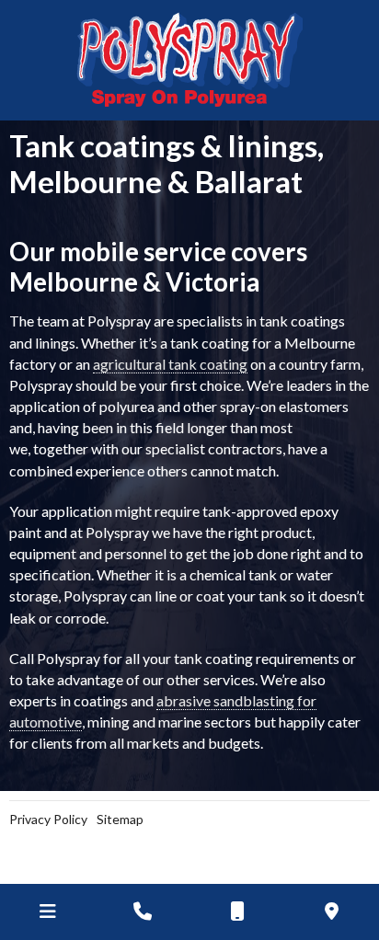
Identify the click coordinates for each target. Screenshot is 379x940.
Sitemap (120, 819)
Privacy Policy (48, 819)
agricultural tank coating (170, 364)
